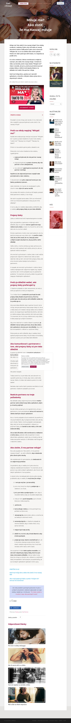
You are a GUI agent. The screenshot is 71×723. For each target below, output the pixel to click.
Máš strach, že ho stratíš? (58, 162)
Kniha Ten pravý (33, 3)
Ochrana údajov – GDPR (56, 720)
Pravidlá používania (43, 720)
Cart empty (60, 3)
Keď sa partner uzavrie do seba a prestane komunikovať (58, 133)
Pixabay (17, 612)
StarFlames (25, 612)
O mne (50, 3)
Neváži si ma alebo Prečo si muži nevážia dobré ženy (59, 122)
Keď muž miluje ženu (16, 572)
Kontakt (34, 720)
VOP (65, 720)
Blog (19, 7)
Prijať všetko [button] (33, 366)
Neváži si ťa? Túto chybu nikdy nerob (58, 143)
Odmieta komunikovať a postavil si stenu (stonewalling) (58, 181)
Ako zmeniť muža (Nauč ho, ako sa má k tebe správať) (59, 192)
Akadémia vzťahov (23, 3)
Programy (45, 3)
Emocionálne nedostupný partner (58, 170)
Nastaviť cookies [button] (25, 366)
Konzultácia (39, 3)
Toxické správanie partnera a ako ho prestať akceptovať (58, 153)
